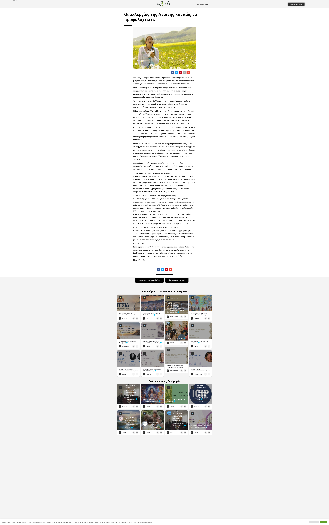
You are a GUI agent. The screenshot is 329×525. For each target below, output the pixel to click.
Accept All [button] (323, 522)
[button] (172, 72)
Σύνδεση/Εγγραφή (202, 4)
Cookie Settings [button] (314, 522)
